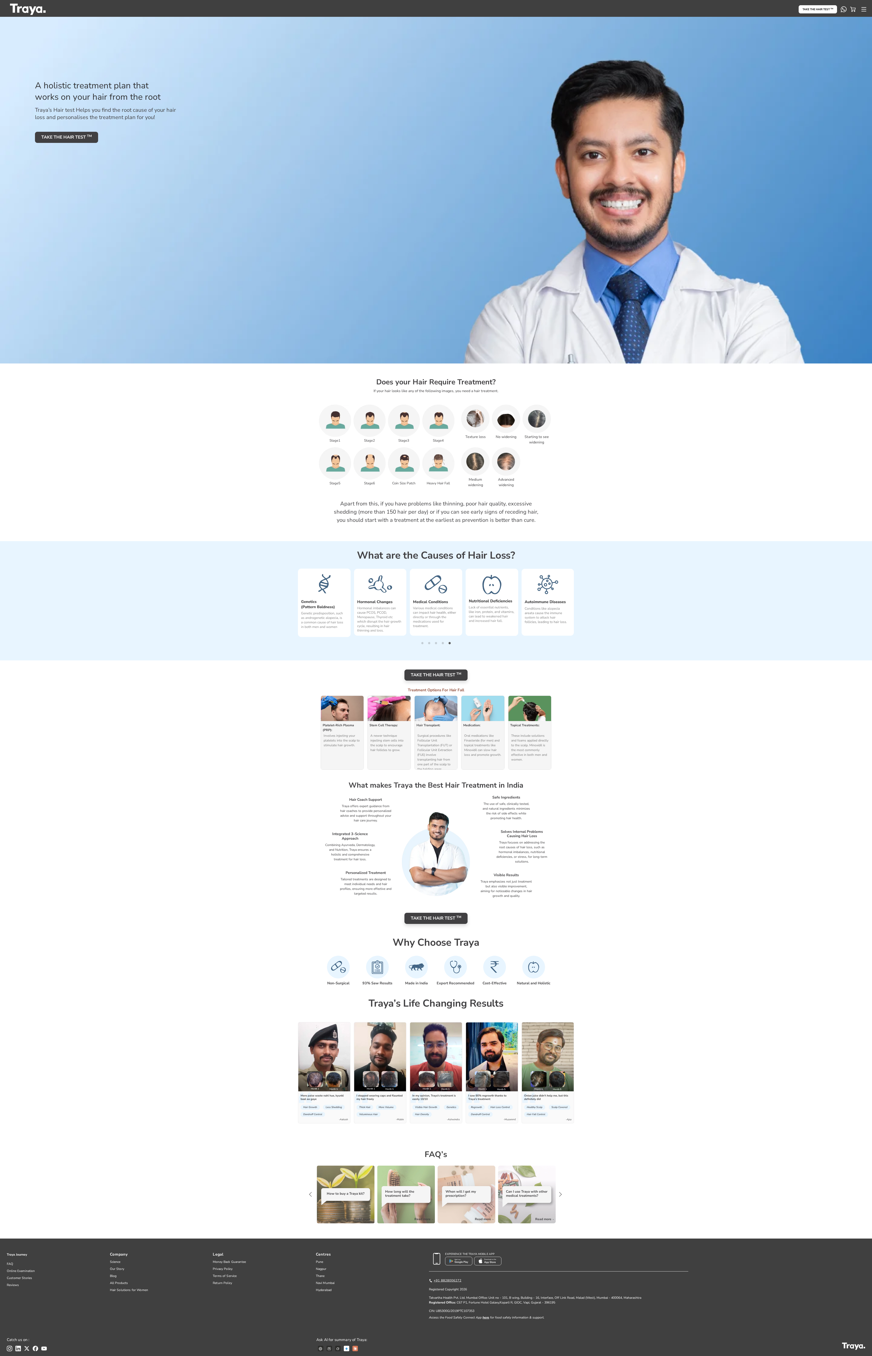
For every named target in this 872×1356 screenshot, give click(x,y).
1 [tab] (422, 643)
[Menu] (863, 9)
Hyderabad (324, 1290)
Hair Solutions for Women (129, 1290)
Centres (323, 1254)
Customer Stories (19, 1278)
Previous (312, 1194)
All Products (119, 1283)
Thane (320, 1276)
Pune (319, 1262)
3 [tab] (436, 643)
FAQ (10, 1264)
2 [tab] (429, 643)
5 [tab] (449, 643)
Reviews (13, 1285)
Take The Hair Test (66, 137)
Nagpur (321, 1269)
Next (560, 1194)
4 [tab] (443, 643)
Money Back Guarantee (229, 1262)
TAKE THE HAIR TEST (818, 9)
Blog (113, 1276)
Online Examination (21, 1271)
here (486, 1317)
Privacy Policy (223, 1269)
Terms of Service (225, 1276)
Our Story (117, 1269)
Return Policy (222, 1283)
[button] (853, 9)
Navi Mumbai (325, 1283)
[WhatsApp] (844, 9)
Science (115, 1262)
